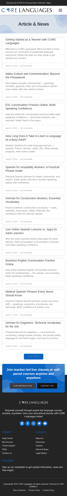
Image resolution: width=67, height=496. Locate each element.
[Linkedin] (21, 423)
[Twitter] (39, 423)
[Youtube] (45, 423)
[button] (60, 10)
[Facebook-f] (27, 423)
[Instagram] (33, 423)
